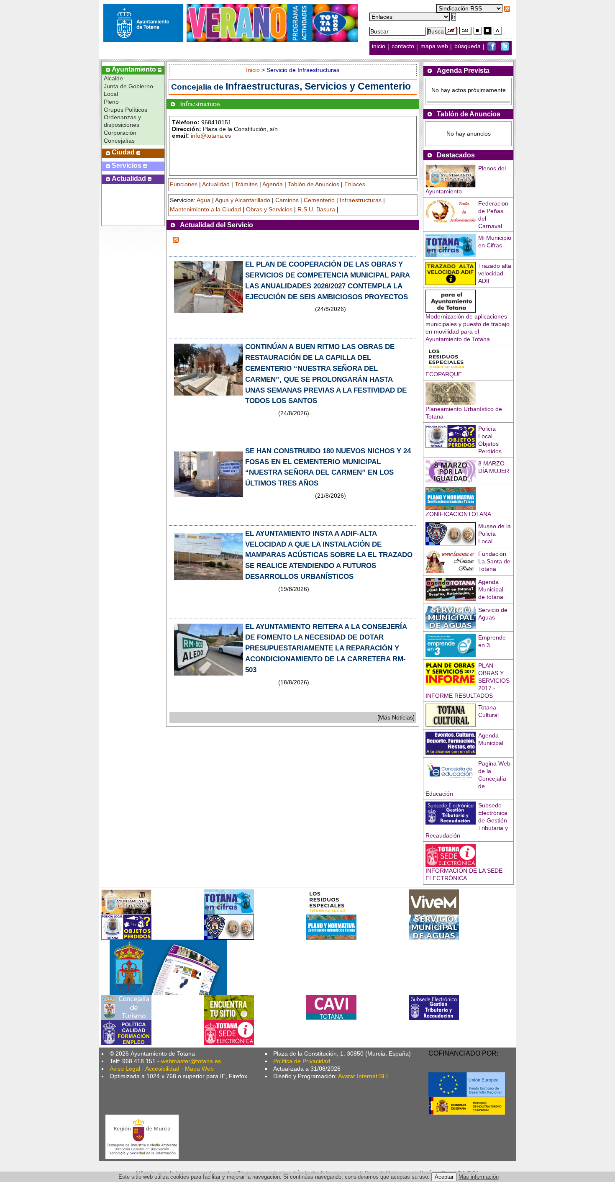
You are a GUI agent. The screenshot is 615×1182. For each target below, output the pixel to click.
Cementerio (319, 200)
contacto (403, 46)
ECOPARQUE (443, 374)
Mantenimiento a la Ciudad (205, 209)
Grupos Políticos (125, 109)
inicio (379, 46)
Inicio (253, 70)
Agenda (272, 184)
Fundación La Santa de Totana (494, 561)
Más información (479, 1177)
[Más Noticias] (396, 717)
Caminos (287, 200)
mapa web (435, 46)
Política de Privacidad (301, 1061)
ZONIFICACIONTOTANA (458, 514)
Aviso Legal (125, 1068)
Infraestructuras (361, 200)
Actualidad (216, 184)
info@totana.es (211, 135)
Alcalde (113, 78)
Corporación (120, 132)
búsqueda (468, 46)
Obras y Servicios (269, 209)
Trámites (246, 184)
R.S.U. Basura (316, 209)
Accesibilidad (162, 1068)
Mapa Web (199, 1068)
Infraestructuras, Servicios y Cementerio (318, 86)
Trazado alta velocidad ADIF (494, 273)
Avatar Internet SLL (364, 1076)
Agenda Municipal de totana (490, 589)
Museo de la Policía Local (494, 534)
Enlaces (354, 184)
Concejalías (119, 140)
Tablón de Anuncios (313, 184)
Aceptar (444, 1177)
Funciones (183, 184)
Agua (203, 200)
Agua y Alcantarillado (242, 200)
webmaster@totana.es (191, 1061)
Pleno (111, 101)
